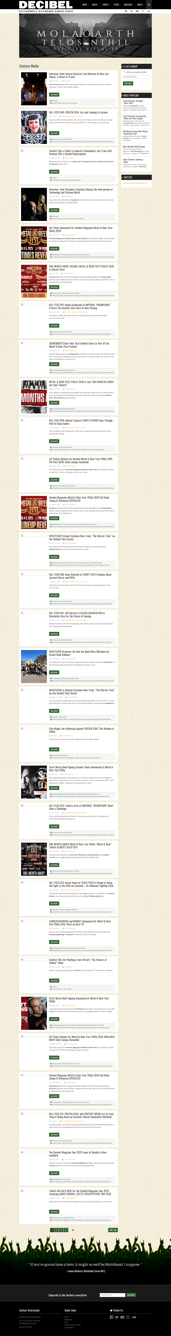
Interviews (62, 139)
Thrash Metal (79, 219)
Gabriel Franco (67, 450)
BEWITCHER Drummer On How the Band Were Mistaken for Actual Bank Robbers (79, 653)
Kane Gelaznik (85, 604)
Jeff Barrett (96, 642)
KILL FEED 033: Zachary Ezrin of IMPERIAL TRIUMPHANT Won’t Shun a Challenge (81, 807)
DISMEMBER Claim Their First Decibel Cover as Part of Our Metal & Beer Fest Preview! (79, 344)
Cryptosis (65, 219)
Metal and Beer (67, 255)
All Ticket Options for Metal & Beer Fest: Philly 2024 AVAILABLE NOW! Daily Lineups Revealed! (82, 1038)
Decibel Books (71, 794)
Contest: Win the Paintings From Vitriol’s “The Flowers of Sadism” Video (78, 961)
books (96, 796)
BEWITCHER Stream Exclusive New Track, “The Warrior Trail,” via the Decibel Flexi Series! (82, 537)
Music (95, 4)
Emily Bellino (67, 81)
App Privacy (69, 1328)
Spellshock (91, 565)
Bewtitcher (64, 681)
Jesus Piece (97, 912)
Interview (55, 101)
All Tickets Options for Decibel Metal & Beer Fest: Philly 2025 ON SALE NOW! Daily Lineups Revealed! (80, 460)
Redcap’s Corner (95, 758)
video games (100, 450)
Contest (54, 178)
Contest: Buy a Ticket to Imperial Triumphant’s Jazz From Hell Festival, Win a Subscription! (80, 152)
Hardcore (80, 912)
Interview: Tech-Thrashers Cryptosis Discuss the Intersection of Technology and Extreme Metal (81, 190)
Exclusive (55, 139)
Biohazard (90, 796)
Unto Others (92, 450)
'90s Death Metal (57, 796)
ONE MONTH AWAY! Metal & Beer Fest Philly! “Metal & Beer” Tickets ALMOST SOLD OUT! (80, 845)
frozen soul (82, 141)
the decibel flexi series (102, 565)
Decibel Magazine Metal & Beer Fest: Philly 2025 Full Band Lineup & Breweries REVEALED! (79, 498)
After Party (67, 950)
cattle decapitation (77, 1181)
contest (64, 180)
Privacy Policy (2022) (73, 1325)
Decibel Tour (66, 1179)
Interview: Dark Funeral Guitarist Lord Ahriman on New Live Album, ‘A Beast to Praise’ (79, 75)
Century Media (56, 103)
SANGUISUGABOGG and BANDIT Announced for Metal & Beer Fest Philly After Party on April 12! (80, 922)
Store (116, 4)
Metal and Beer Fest (79, 255)
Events (106, 4)
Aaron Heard (56, 912)
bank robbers (56, 681)
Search (150, 7)
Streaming (83, 563)
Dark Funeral (66, 103)
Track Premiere (93, 563)
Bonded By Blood (69, 257)
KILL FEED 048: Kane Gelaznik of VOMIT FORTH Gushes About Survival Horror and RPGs (80, 575)
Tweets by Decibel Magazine (135, 183)
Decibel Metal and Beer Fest (103, 950)
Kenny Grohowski (99, 334)
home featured (91, 141)
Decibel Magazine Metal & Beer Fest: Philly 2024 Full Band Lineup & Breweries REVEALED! (79, 1076)
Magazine (128, 4)
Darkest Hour (89, 257)
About (140, 4)
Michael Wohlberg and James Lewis (71, 116)
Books (54, 794)
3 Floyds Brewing (57, 257)
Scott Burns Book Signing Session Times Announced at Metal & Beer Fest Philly (81, 768)
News (84, 4)
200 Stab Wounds (69, 796)
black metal (55, 334)
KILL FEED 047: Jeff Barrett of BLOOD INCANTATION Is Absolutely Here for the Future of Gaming (77, 614)
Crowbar (95, 873)
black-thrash (81, 681)
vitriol (69, 989)
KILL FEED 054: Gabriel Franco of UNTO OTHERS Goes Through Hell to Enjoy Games (80, 421)
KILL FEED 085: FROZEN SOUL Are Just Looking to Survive (78, 112)
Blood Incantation (58, 642)
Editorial (65, 678)
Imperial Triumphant (74, 180)
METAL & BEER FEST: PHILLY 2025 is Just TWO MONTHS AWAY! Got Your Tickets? (81, 383)
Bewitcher (55, 565)
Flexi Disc (72, 563)
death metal (74, 141)
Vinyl (100, 563)
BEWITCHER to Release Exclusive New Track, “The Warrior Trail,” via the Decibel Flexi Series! (82, 691)
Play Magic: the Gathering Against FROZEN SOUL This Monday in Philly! (81, 730)
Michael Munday (107, 141)
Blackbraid (67, 1181)
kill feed (98, 141)
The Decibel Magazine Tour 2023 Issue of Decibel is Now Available (77, 1153)
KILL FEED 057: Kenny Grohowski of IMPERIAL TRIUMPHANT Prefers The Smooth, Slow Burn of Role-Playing (79, 306)
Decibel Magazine (69, 235)
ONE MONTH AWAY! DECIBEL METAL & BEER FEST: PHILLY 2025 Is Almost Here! (81, 267)
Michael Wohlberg (67, 736)
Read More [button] (54, 94)
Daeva (101, 873)
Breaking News (57, 255)
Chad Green (66, 141)
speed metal (83, 565)
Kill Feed (69, 139)
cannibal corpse (104, 796)
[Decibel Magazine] (45, 4)
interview (74, 103)
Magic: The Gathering (82, 758)
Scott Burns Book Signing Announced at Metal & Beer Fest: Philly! (79, 999)
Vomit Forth (108, 604)
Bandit (73, 950)
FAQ (66, 1322)
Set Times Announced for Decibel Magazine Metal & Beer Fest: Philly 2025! (81, 229)
